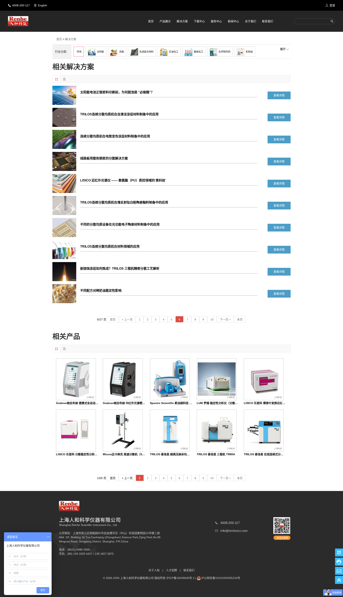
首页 (151, 21)
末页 (240, 319)
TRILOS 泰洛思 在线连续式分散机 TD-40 (269, 454)
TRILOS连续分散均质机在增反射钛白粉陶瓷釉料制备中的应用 (124, 202)
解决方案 (182, 21)
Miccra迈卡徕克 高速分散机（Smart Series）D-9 (134, 454)
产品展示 (165, 21)
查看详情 (279, 95)
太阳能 (100, 51)
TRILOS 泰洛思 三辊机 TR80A (216, 454)
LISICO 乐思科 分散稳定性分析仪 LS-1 (80, 454)
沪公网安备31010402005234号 (220, 578)
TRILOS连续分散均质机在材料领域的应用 (110, 246)
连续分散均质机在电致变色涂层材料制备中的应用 (115, 136)
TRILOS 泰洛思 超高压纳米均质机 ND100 (176, 454)
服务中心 (216, 21)
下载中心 (199, 21)
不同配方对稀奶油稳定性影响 (100, 290)
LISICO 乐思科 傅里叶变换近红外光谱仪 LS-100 (274, 403)
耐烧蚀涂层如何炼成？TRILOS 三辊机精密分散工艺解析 (119, 268)
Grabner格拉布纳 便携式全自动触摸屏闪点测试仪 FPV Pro (92, 403)
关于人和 (154, 570)
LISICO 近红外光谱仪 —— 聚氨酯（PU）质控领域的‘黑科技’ (123, 180)
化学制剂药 (223, 51)
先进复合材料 (146, 51)
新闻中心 (233, 21)
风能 (121, 51)
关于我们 (250, 21)
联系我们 (267, 21)
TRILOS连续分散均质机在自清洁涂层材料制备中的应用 (119, 114)
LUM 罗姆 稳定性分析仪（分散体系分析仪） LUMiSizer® (232, 403)
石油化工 (173, 51)
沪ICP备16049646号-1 (180, 578)
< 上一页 (127, 319)
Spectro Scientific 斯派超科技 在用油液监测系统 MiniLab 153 (189, 403)
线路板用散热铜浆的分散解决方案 (104, 158)
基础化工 (198, 51)
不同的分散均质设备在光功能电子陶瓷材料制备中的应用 (120, 224)
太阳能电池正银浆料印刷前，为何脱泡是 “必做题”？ (117, 92)
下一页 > (225, 319)
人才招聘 (171, 570)
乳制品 (249, 51)
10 (212, 319)
